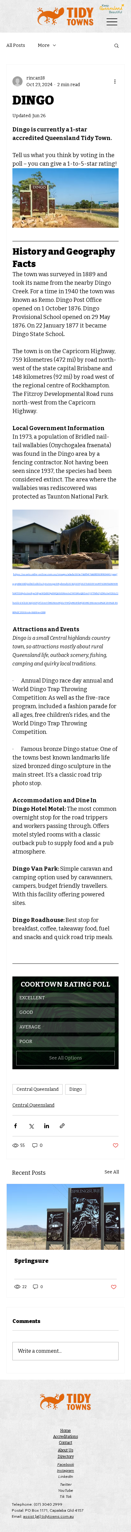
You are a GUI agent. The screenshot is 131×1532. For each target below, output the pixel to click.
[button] (117, 45)
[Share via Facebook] (15, 1126)
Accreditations (65, 1436)
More (44, 45)
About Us (65, 1450)
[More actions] (115, 81)
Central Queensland (38, 1089)
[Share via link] (62, 1126)
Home (65, 1430)
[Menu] (111, 21)
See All (112, 1172)
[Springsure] (65, 1217)
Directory (66, 1456)
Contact (65, 1442)
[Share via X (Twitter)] (31, 1126)
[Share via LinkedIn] (47, 1126)
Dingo (75, 1089)
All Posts (15, 45)
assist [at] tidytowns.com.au (48, 1516)
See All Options (65, 1058)
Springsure (31, 1260)
